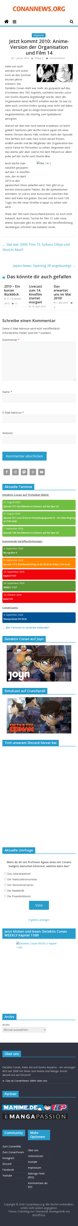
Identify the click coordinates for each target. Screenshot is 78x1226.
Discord (6, 1164)
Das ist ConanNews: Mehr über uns (26, 1080)
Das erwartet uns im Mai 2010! (62, 292)
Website (7, 433)
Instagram (8, 1158)
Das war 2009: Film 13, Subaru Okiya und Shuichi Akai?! (36, 247)
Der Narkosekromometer (22, 879)
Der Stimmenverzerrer (20, 885)
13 (16, 303)
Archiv (5, 1024)
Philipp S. (39, 58)
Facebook (8, 1169)
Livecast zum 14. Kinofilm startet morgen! (35, 294)
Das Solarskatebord (18, 873)
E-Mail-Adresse (13, 412)
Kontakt (32, 1162)
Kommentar (10, 339)
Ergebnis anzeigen (39, 920)
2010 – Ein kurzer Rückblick (12, 290)
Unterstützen (35, 1156)
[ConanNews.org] (6, 22)
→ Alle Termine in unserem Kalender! (25, 627)
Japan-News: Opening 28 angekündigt (44, 265)
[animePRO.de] (60, 1106)
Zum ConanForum (13, 1152)
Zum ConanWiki (11, 1146)
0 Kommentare (57, 58)
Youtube (7, 1175)
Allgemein (39, 35)
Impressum (34, 1167)
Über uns (33, 1150)
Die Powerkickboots (19, 896)
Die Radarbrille (15, 890)
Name (7, 392)
